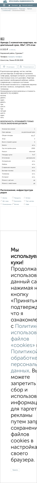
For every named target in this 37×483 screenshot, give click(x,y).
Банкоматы (17, 201)
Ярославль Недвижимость (9, 8)
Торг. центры (29, 201)
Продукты (17, 198)
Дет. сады (5, 201)
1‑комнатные (6, 10)
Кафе (27, 204)
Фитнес (16, 204)
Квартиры (22, 8)
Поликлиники (6, 204)
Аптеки (27, 198)
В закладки (10, 67)
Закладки (15, 5)
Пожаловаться (28, 67)
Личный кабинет (27, 5)
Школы (4, 198)
